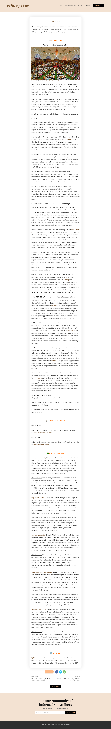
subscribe (71, 713)
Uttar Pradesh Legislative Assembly (51, 80)
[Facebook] (56, 672)
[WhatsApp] (64, 672)
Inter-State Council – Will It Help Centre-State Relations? (40, 679)
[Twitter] (60, 672)
